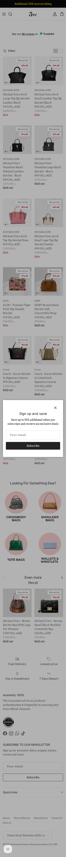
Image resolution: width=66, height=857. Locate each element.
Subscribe (33, 445)
